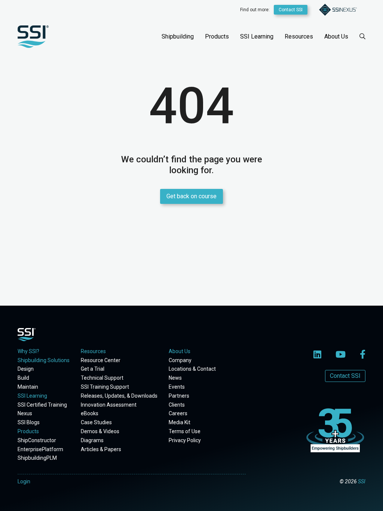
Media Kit (179, 422)
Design (26, 369)
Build (23, 378)
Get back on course (191, 196)
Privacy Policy (185, 440)
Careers (178, 413)
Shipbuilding (178, 36)
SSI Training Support (105, 387)
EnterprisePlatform (40, 449)
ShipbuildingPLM (37, 458)
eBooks (89, 413)
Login (24, 481)
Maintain (28, 387)
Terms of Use (184, 431)
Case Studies (96, 422)
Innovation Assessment (109, 405)
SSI (361, 481)
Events (177, 387)
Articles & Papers (101, 449)
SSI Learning (256, 36)
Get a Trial (92, 369)
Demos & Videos (100, 431)
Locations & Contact (192, 369)
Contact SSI (291, 9)
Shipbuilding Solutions (44, 360)
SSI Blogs (29, 422)
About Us (336, 36)
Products (217, 36)
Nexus (25, 413)
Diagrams (92, 440)
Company (180, 360)
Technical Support (102, 378)
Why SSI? (28, 351)
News (175, 378)
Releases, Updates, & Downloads (119, 396)
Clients (177, 405)
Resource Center (100, 360)
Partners (179, 396)
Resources (299, 36)
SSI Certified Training (42, 405)
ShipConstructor (37, 440)
